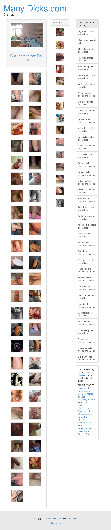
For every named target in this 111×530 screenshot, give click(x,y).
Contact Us (72, 518)
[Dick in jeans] (35, 263)
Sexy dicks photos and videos (86, 314)
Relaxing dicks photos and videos (86, 305)
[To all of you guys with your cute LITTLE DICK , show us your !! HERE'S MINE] (17, 346)
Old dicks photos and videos (85, 235)
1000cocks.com (85, 413)
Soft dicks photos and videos (86, 217)
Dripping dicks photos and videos (86, 182)
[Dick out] (17, 363)
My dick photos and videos (87, 41)
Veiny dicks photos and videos (86, 129)
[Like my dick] (35, 379)
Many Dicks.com (35, 7)
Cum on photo (84, 411)
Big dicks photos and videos (85, 33)
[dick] (17, 129)
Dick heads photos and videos (86, 261)
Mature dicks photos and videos (86, 244)
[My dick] (35, 229)
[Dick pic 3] (17, 463)
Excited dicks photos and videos (86, 323)
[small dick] (60, 93)
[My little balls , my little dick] (17, 79)
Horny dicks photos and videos (87, 296)
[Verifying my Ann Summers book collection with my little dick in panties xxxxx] (35, 129)
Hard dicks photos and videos (86, 68)
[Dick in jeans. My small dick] (60, 32)
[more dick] (60, 69)
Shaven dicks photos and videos (86, 121)
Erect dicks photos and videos (86, 191)
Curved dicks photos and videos (86, 288)
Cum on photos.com (83, 407)
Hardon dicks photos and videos (86, 200)
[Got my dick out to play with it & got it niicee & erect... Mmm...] (17, 296)
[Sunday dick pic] (60, 118)
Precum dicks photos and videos (86, 173)
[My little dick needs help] (17, 146)
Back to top (55, 522)
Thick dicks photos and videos (86, 50)
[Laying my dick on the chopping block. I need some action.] (60, 179)
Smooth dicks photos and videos (86, 165)
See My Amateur (85, 428)
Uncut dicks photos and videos (86, 112)
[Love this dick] (17, 429)
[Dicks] (17, 446)
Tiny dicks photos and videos (86, 209)
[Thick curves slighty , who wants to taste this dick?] (60, 81)
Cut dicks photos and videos (85, 103)
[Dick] (35, 413)
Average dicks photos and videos (86, 94)
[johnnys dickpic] (17, 379)
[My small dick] (35, 79)
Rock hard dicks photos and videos (86, 252)
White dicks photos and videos (86, 85)
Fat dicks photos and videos (85, 59)
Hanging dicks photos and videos (86, 270)
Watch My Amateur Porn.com (86, 401)
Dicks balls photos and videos (86, 332)
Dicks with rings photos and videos (86, 358)
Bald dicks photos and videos (86, 138)
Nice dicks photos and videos (86, 156)
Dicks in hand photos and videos (86, 340)
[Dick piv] (35, 213)
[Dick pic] (17, 96)
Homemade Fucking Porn (84, 433)
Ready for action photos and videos (86, 349)
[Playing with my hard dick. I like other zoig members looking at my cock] (60, 130)
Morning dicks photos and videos (86, 279)
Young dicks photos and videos (87, 226)
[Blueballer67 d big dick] (60, 191)
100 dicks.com (86, 373)
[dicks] (60, 142)
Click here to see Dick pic (27, 57)
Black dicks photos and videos (86, 77)
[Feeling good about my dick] (35, 163)
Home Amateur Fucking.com (85, 389)
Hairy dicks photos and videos (86, 147)
